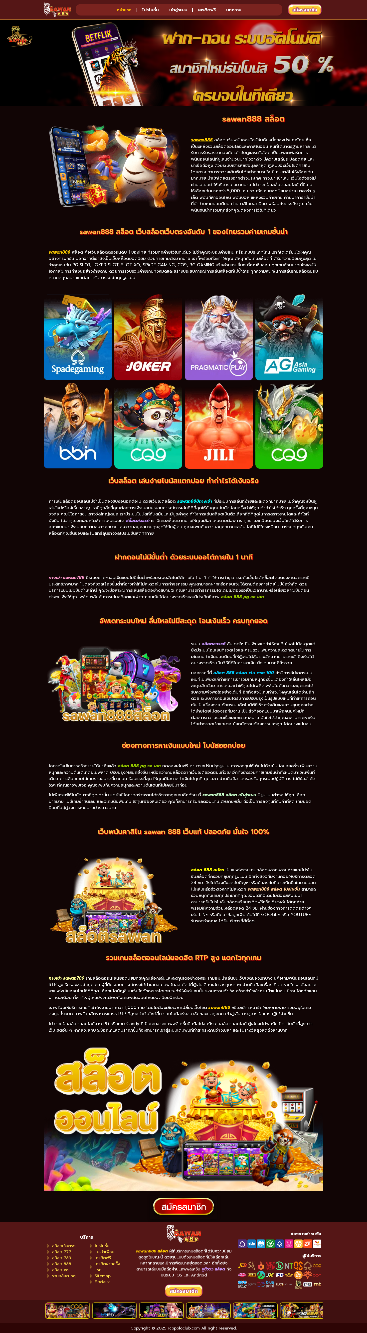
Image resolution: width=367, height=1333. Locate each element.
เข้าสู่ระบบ (178, 10)
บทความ (233, 10)
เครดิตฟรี (207, 10)
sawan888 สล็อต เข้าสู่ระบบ (229, 795)
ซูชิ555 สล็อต (213, 1269)
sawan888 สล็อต (152, 1251)
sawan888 (202, 140)
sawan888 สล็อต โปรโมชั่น (274, 889)
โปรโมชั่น (150, 10)
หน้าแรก (124, 10)
